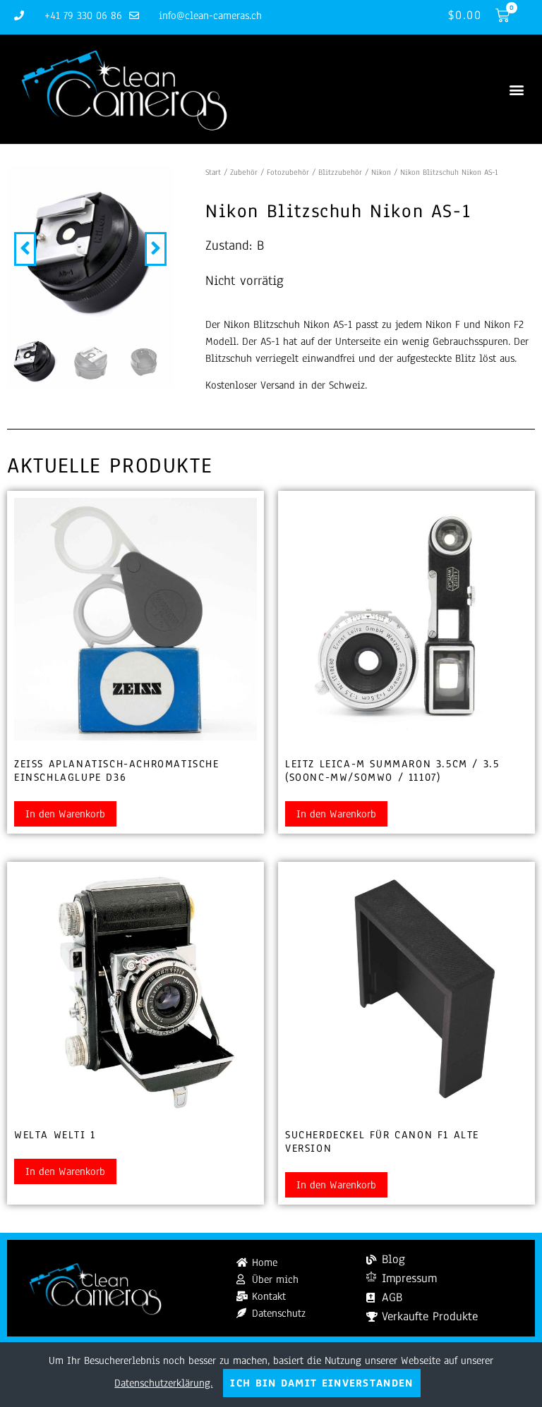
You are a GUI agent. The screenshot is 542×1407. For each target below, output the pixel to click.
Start (213, 172)
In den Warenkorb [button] (65, 814)
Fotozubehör (288, 172)
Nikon (381, 172)
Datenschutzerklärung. (163, 1383)
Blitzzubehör (340, 172)
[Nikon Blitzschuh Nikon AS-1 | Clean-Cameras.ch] (90, 249)
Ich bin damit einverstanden (321, 1383)
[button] (516, 89)
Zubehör (244, 172)
